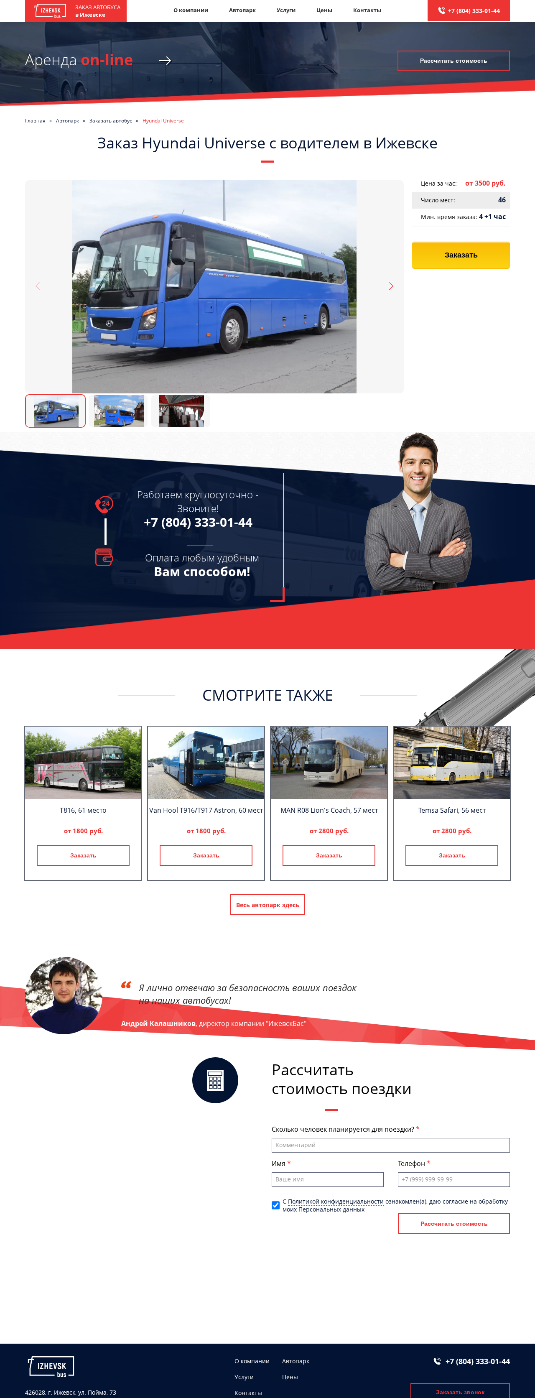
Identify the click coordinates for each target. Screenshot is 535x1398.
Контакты (367, 10)
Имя (279, 1163)
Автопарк (242, 10)
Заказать (461, 255)
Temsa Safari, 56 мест (452, 810)
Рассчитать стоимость (453, 60)
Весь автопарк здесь (267, 905)
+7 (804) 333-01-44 (474, 11)
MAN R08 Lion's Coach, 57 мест (329, 810)
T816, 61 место (83, 810)
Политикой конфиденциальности (336, 1201)
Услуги (286, 10)
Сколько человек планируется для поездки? (344, 1129)
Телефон (412, 1163)
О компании (190, 10)
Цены (324, 10)
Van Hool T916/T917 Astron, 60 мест (206, 810)
